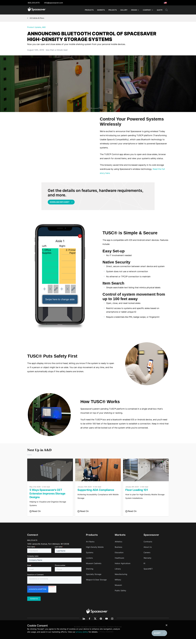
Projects (112, 10)
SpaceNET (148, 569)
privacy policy (82, 632)
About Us (148, 547)
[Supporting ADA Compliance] (98, 470)
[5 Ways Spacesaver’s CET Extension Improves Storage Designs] (50, 470)
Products (89, 10)
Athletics (118, 541)
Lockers (89, 558)
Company (147, 10)
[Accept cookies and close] (167, 625)
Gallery (123, 10)
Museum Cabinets (93, 563)
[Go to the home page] (97, 611)
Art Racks (90, 541)
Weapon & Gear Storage (96, 580)
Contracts (148, 541)
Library (118, 569)
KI (144, 563)
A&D (44, 27)
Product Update (34, 27)
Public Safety (120, 590)
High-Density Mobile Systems (95, 550)
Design (134, 10)
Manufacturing (121, 574)
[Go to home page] (37, 10)
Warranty (147, 558)
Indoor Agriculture (122, 563)
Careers (147, 552)
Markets (101, 10)
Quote (159, 10)
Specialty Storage (93, 574)
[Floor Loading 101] (146, 470)
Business (118, 547)
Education (119, 552)
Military (118, 580)
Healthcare (119, 558)
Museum (118, 585)
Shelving (89, 569)
